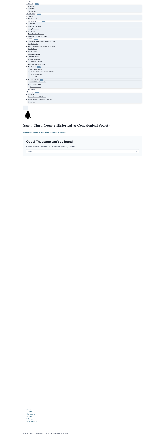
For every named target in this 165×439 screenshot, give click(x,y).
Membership (30, 414)
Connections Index (35, 87)
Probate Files (34, 77)
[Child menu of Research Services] (43, 21)
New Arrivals (31, 31)
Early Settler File (33, 44)
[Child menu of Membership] (39, 14)
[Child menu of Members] (37, 92)
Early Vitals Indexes (36, 69)
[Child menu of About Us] (37, 4)
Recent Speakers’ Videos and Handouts (40, 99)
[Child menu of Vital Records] (39, 67)
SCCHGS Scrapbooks (36, 84)
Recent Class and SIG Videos (37, 97)
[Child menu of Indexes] (36, 39)
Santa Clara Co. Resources (36, 34)
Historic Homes (32, 49)
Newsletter (31, 94)
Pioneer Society (32, 18)
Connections (31, 102)
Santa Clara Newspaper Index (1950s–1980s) (41, 46)
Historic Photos (32, 51)
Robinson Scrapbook (34, 59)
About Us (29, 411)
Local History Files (33, 56)
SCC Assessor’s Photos (35, 61)
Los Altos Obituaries (36, 74)
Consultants (31, 23)
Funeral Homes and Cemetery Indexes (42, 71)
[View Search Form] (25, 108)
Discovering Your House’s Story (37, 36)
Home (28, 409)
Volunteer (31, 16)
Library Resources (33, 29)
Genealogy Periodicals (34, 26)
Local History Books (34, 54)
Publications (30, 89)
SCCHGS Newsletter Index (38, 82)
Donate (29, 416)
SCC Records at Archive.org (36, 64)
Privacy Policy (31, 421)
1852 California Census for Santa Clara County (42, 41)
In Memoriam (32, 11)
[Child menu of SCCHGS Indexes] (41, 79)
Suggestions (31, 8)
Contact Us (31, 6)
